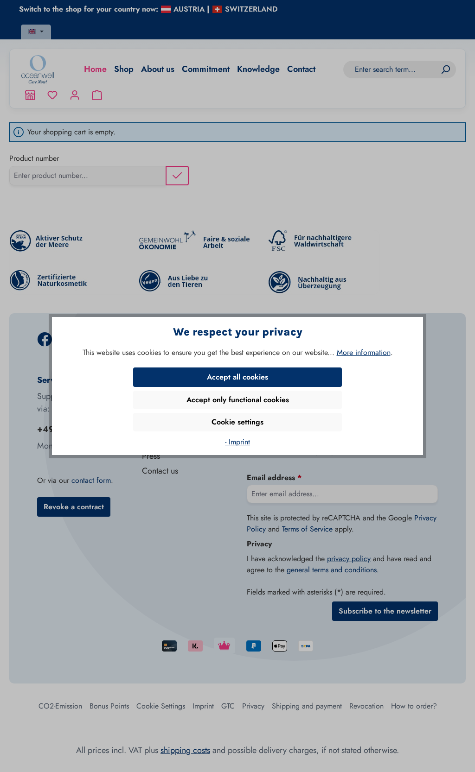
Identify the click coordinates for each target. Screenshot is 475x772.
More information (364, 352)
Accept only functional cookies (237, 399)
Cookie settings (237, 422)
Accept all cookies (237, 377)
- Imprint (237, 442)
